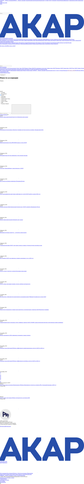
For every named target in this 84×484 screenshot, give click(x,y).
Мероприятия (30, 473)
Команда (27, 68)
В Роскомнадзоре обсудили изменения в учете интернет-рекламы (13, 155)
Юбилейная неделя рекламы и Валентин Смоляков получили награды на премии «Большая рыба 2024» (22, 129)
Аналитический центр (27, 474)
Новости (5, 72)
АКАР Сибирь (77, 68)
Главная (1, 72)
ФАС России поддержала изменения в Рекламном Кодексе (12, 181)
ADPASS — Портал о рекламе (6, 475)
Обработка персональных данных (7, 477)
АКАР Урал (71, 68)
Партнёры (3, 96)
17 (0, 379)
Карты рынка (15, 474)
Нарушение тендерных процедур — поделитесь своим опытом (13, 232)
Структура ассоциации (11, 68)
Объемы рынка (9, 474)
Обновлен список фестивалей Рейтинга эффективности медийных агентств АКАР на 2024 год (20, 361)
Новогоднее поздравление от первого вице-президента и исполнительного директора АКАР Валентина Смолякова (24, 309)
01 (0, 372)
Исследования (10, 473)
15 (0, 377)
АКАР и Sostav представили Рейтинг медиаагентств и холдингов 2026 (15, 397)
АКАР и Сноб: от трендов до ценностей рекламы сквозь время (13, 271)
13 (0, 375)
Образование (14, 69)
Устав (18, 68)
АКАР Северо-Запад (64, 68)
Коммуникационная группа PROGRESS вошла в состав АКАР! (13, 142)
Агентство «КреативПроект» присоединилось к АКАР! (11, 168)
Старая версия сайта (4, 71)
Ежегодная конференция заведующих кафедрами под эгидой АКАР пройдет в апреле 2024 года (20, 194)
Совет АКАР (22, 68)
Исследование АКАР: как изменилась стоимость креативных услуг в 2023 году (17, 258)
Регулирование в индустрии (41, 68)
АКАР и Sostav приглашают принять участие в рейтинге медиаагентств (15, 283)
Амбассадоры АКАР (51, 68)
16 (0, 378)
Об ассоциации (3, 68)
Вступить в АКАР (71, 70)
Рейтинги (15, 473)
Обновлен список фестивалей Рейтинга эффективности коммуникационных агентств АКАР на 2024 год (22, 348)
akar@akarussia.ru (3, 462)
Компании (3, 97)
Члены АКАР (31, 68)
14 (0, 376)
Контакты (23, 475)
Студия (14, 475)
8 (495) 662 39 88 (3, 2)
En (83, 70)
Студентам (18, 475)
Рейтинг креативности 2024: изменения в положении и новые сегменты (15, 335)
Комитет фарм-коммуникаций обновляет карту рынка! (11, 219)
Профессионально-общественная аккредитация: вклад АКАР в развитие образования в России (20, 206)
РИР (2, 102)
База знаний (8, 69)
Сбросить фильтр (3, 114)
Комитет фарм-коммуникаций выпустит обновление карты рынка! (14, 117)
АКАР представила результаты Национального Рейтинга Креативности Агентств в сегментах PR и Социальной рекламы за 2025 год (28, 385)
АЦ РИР (3, 92)
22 (0, 381)
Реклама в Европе (5, 103)
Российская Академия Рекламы (40, 69)
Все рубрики (4, 93)
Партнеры (58, 68)
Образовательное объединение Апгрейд (25, 69)
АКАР (8, 72)
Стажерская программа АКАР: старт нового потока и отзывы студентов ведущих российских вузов (21, 245)
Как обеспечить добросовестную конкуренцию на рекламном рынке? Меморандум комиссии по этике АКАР (23, 296)
